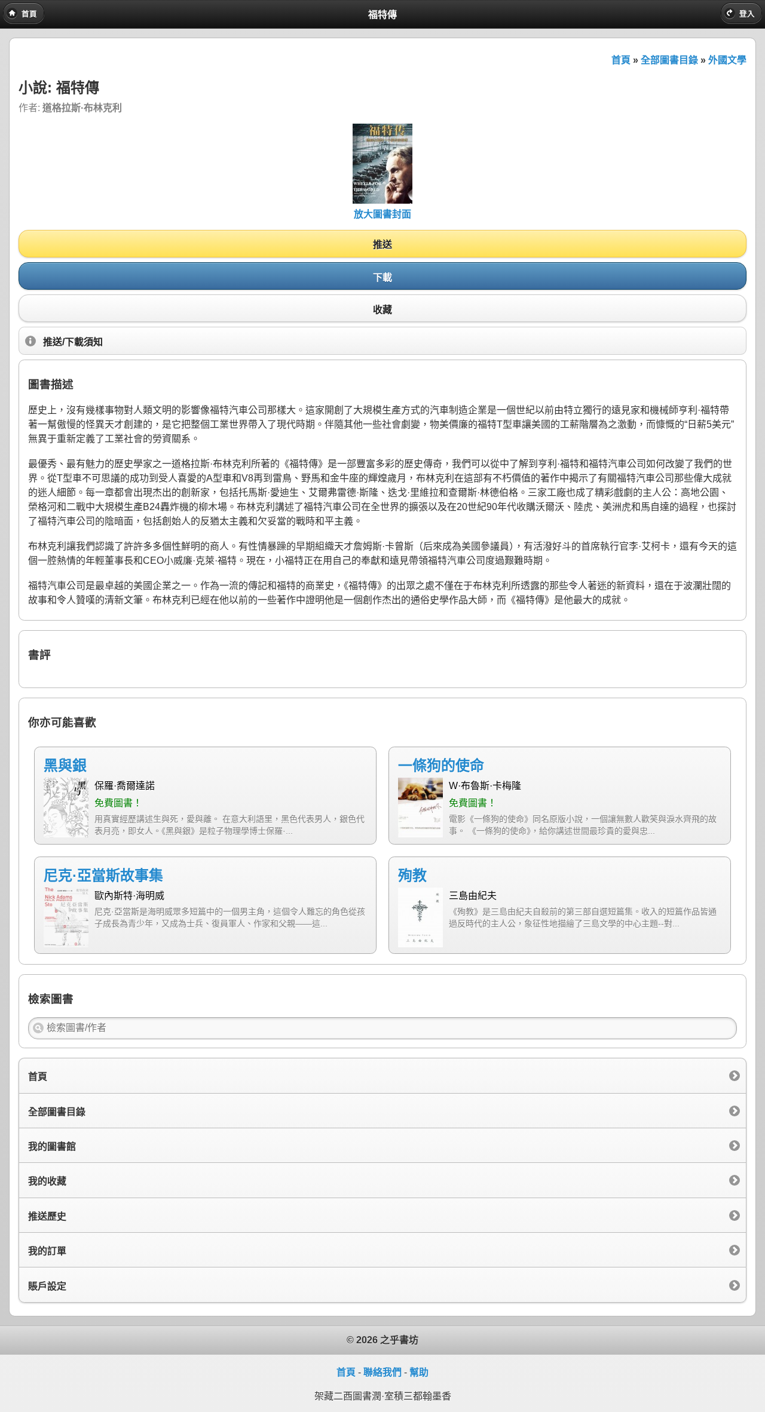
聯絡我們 (382, 1372)
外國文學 (727, 60)
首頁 (621, 60)
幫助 (419, 1372)
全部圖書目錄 (669, 60)
